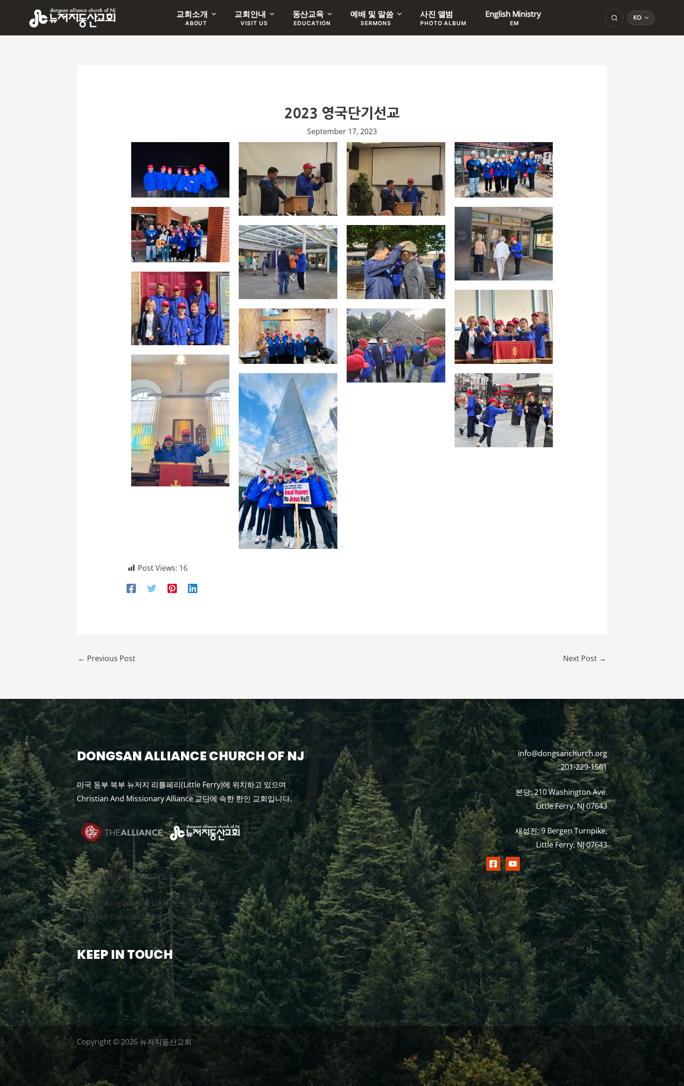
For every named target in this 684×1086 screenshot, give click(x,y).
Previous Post (106, 658)
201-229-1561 (100, 889)
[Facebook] (131, 587)
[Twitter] (151, 587)
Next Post (584, 658)
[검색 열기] (614, 17)
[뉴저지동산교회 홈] (72, 17)
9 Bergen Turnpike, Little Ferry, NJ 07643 (146, 917)
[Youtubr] (513, 864)
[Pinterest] (172, 587)
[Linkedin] (192, 587)
